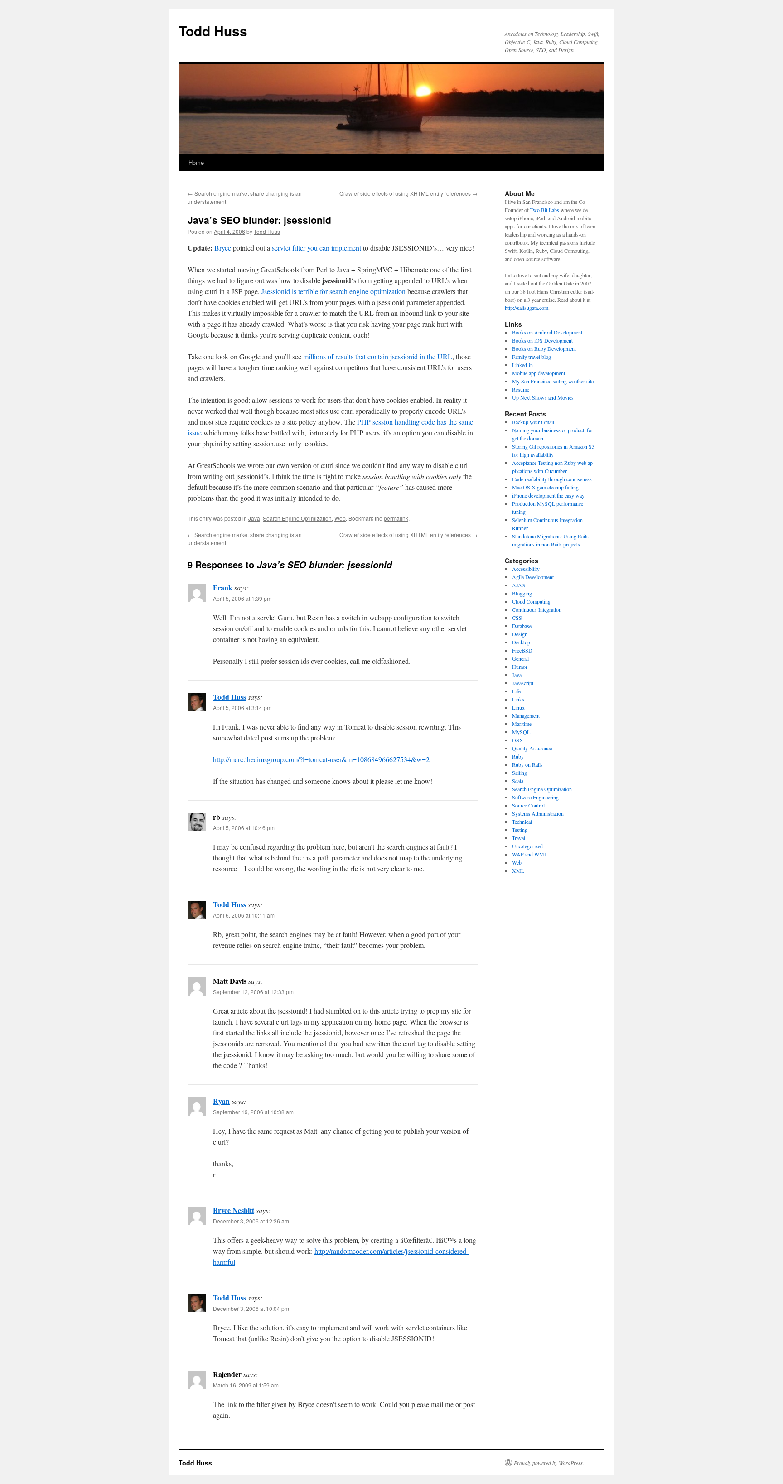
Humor (519, 666)
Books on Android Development (547, 332)
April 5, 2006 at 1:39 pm (242, 598)
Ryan (221, 1101)
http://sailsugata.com (526, 307)
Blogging (522, 593)
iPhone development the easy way (548, 495)
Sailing (519, 772)
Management (526, 715)
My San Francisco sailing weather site (553, 381)
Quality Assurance (532, 748)
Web (340, 518)
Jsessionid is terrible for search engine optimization (333, 291)
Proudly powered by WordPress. (549, 1462)
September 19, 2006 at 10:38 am (253, 1112)
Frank (222, 587)
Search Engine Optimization (297, 518)
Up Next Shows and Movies (543, 397)
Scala (517, 780)
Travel (518, 837)
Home (196, 162)
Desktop (521, 642)
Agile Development (533, 576)
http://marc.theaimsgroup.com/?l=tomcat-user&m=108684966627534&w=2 (321, 759)
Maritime (522, 723)
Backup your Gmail (533, 421)
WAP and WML (529, 854)
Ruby (518, 756)
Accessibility (526, 568)
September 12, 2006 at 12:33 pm (253, 992)
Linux (518, 707)
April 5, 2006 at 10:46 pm (244, 827)
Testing (519, 829)
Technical (522, 821)
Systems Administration (538, 813)
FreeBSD (522, 650)
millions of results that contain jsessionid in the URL (377, 356)
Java (254, 518)
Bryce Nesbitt (233, 1210)
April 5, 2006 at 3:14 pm (242, 707)
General (520, 658)
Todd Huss (213, 30)
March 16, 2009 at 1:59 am (246, 1385)
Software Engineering (535, 797)
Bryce (222, 247)
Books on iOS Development (542, 340)
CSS (517, 617)
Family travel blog (531, 356)
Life (516, 691)
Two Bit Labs (544, 209)
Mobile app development (538, 373)
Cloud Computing (531, 601)
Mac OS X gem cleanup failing (545, 487)
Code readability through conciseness (552, 479)
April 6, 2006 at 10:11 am (244, 915)
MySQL (521, 731)
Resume (520, 389)
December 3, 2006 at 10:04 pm (251, 1308)
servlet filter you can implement (316, 247)
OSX (517, 740)
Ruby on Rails (527, 764)
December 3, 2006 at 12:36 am (251, 1221)
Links (518, 699)
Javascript (522, 682)
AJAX (519, 585)
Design (519, 634)
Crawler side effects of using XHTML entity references (408, 193)
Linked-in (522, 364)
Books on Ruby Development (544, 348)
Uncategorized (527, 846)
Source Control (528, 805)
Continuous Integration (536, 609)
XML (518, 870)
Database (522, 625)
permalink (396, 518)
